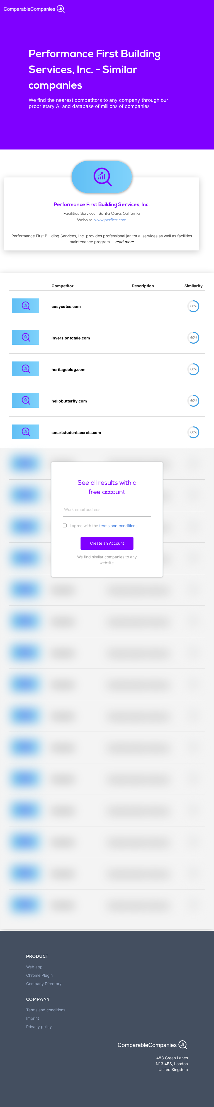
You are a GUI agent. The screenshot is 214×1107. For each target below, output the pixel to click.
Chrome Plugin (39, 975)
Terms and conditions (45, 1009)
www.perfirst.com (110, 220)
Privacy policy (39, 1026)
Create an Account (107, 543)
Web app (34, 966)
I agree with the (103, 525)
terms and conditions (118, 525)
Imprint (32, 1018)
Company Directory (44, 983)
